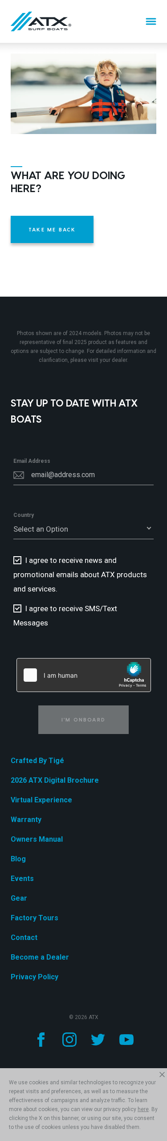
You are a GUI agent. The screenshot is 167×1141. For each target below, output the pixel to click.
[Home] (41, 21)
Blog (18, 859)
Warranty (26, 819)
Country (23, 515)
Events (22, 878)
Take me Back (52, 229)
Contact (24, 937)
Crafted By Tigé (37, 760)
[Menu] (151, 21)
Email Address (31, 461)
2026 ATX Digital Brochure (55, 780)
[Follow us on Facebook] (41, 1039)
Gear (19, 898)
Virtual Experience (41, 800)
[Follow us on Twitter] (98, 1039)
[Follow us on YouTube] (126, 1039)
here (143, 1109)
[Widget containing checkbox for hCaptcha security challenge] (83, 675)
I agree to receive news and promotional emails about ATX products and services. (80, 574)
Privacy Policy (34, 977)
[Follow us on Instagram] (69, 1039)
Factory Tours (34, 918)
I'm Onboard (83, 719)
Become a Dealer (40, 957)
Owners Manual (37, 839)
